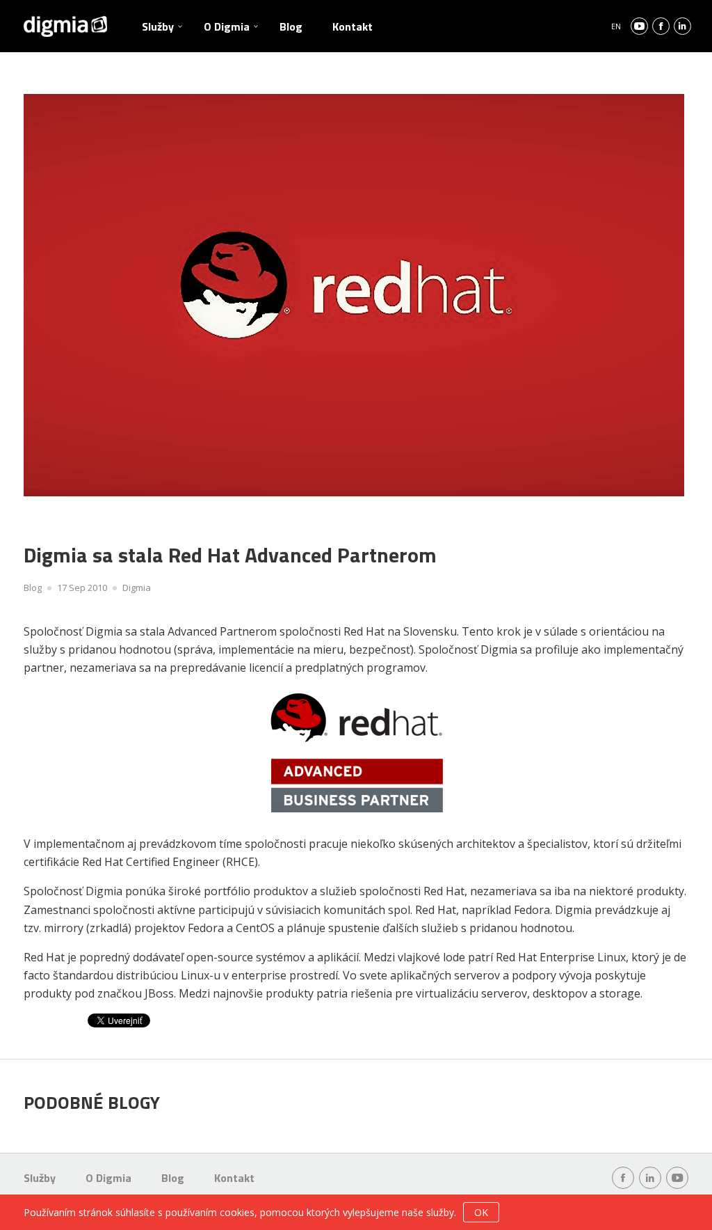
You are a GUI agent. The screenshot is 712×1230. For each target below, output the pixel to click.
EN (616, 26)
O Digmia (227, 26)
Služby (158, 26)
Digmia (136, 587)
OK (481, 1212)
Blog (291, 26)
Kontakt (352, 26)
